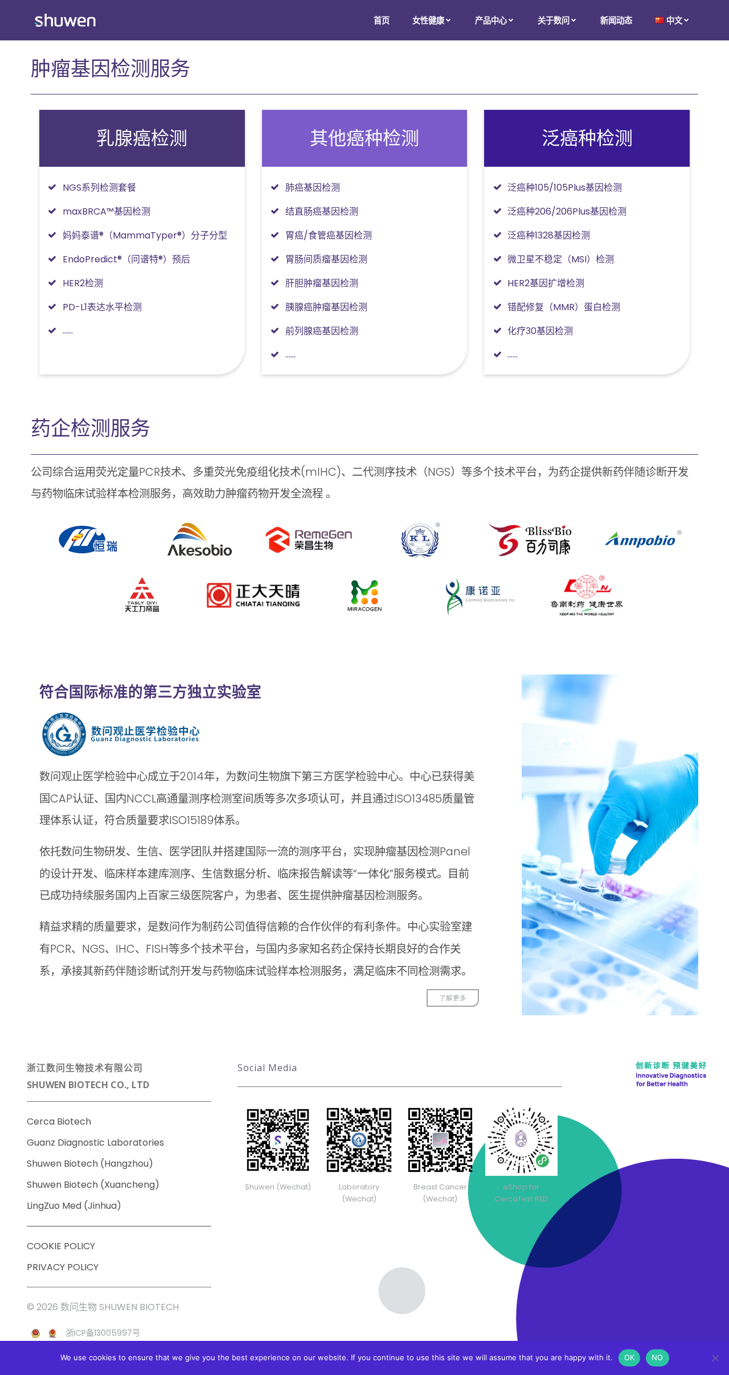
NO (658, 1357)
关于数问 (554, 20)
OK (629, 1357)
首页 (382, 20)
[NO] (714, 1358)
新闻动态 (616, 20)
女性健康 (428, 20)
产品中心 (491, 20)
